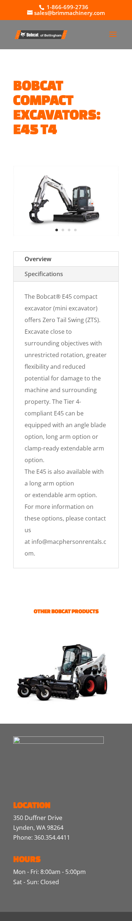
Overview (38, 259)
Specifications (44, 274)
